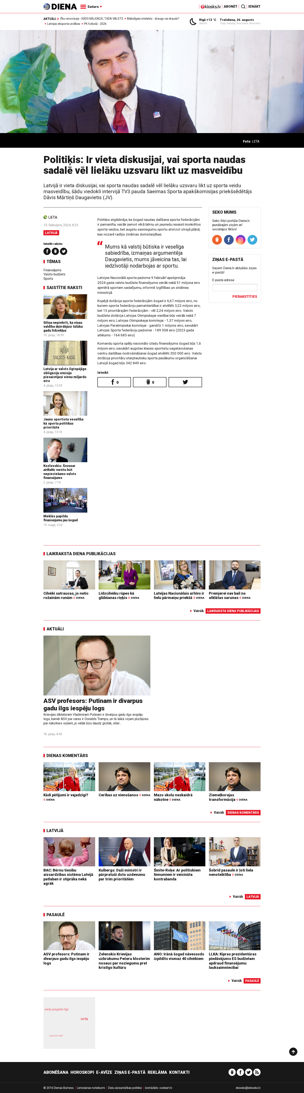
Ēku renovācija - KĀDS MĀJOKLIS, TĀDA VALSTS (91, 18)
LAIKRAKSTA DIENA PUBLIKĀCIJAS (81, 553)
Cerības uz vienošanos (124, 795)
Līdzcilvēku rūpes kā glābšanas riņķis (119, 595)
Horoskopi (82, 1072)
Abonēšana (55, 1072)
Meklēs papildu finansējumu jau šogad (60, 518)
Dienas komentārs (67, 755)
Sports (48, 279)
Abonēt (230, 6)
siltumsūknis (79, 1038)
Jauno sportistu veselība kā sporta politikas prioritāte (63, 423)
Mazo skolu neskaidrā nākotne (173, 797)
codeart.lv (165, 1087)
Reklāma (157, 1072)
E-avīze (104, 1072)
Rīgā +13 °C (207, 20)
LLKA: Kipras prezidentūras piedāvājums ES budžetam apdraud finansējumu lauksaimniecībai (232, 961)
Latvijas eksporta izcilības (63, 23)
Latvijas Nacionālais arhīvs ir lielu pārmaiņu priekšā (179, 595)
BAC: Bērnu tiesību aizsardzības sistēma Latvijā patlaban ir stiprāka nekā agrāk (68, 877)
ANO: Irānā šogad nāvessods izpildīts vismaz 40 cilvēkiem (179, 956)
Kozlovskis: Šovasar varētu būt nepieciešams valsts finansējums (59, 472)
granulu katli (56, 1035)
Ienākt (254, 6)
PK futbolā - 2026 (95, 23)
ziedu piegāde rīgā (56, 1009)
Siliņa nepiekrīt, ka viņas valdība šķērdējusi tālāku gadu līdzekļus (63, 326)
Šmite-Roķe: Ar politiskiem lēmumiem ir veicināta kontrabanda (177, 874)
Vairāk (199, 611)
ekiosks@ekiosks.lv (248, 1087)
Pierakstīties (244, 297)
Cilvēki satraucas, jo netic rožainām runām (66, 595)
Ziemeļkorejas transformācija (228, 797)
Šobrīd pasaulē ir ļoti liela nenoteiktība (231, 872)
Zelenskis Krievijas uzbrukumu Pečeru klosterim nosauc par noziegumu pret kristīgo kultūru (124, 961)
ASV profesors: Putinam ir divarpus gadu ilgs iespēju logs (93, 704)
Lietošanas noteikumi (91, 1087)
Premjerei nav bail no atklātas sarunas (229, 595)
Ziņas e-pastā (130, 1072)
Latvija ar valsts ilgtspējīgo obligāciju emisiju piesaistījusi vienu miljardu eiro (64, 375)
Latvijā (51, 233)
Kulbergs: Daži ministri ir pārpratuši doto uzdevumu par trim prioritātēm (122, 874)
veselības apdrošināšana (65, 1026)
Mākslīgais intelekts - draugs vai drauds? (153, 18)
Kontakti (179, 1072)
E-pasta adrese (223, 280)
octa (84, 1019)
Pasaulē (56, 914)
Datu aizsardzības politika (125, 1087)
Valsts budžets (54, 274)
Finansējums (52, 270)
